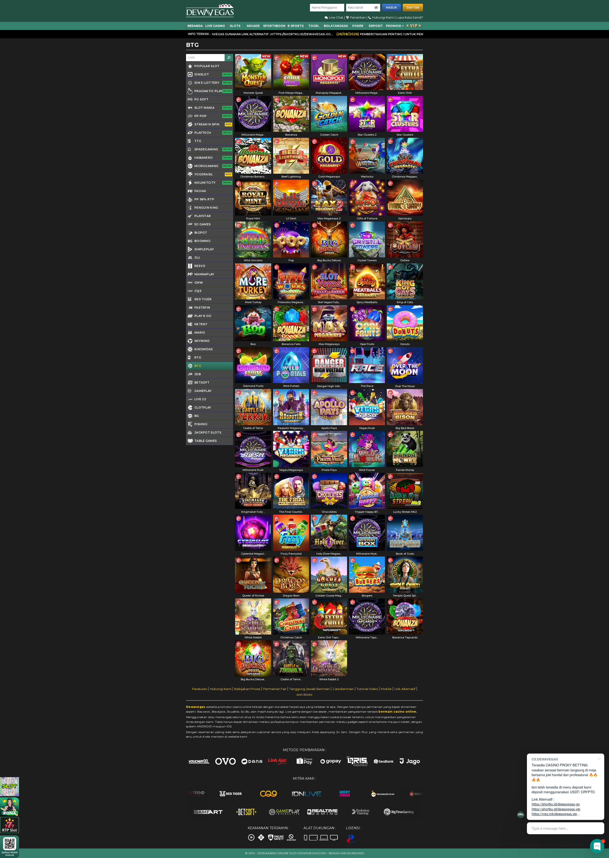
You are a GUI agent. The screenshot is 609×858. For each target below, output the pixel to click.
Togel (313, 26)
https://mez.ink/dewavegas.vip (554, 813)
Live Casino (215, 26)
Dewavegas (195, 707)
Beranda (195, 26)
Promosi (393, 26)
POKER (357, 26)
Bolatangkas (336, 26)
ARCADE (253, 26)
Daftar (413, 7)
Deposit (376, 26)
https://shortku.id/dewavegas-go (556, 803)
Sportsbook (274, 26)
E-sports (296, 26)
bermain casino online (397, 711)
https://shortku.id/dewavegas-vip (556, 808)
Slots (235, 26)
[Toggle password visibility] (376, 7)
